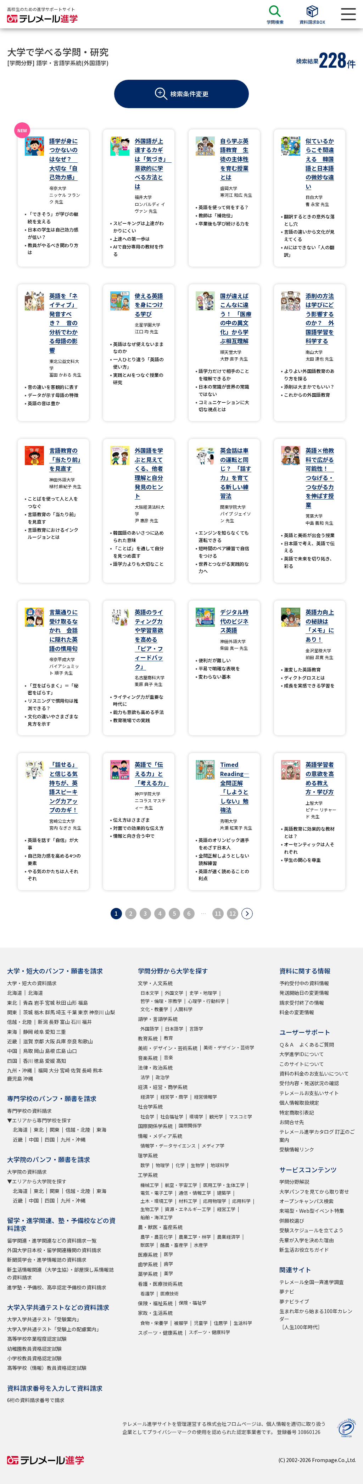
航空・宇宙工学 (181, 1185)
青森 (28, 1002)
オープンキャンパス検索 (306, 1201)
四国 (12, 1060)
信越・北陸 (19, 1021)
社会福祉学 (171, 1116)
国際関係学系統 (155, 1125)
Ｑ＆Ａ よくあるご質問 (306, 1044)
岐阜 (39, 1031)
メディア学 (213, 1145)
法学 (145, 1077)
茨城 (28, 1012)
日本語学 (174, 1028)
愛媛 (50, 1060)
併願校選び (291, 1220)
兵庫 (61, 1041)
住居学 (221, 1323)
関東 (12, 1012)
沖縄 (28, 1078)
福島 (83, 1002)
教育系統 (148, 1038)
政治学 (162, 1077)
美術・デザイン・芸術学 (228, 1047)
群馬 (50, 1012)
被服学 (181, 1323)
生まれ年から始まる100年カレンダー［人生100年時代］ (315, 1318)
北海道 (14, 992)
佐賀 (76, 1070)
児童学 (201, 1323)
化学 (180, 1165)
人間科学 (183, 1009)
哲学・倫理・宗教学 (161, 1001)
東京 (83, 1012)
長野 (54, 1021)
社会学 (147, 1116)
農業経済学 (228, 1236)
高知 (61, 1060)
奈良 (72, 1041)
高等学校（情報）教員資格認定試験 (46, 1367)
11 (218, 913)
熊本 (98, 1070)
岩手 (39, 1002)
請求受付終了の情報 (301, 1002)
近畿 (12, 1041)
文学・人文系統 (155, 983)
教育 (168, 1037)
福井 (87, 1021)
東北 (12, 1002)
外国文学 (174, 992)
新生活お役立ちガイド (304, 1249)
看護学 (147, 1293)
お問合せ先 (291, 1122)
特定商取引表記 (296, 1112)
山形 (72, 1002)
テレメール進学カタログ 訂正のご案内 (317, 1135)
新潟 (43, 1021)
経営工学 (226, 1209)
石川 (76, 1021)
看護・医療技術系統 (160, 1283)
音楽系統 (148, 1057)
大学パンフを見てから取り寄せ (314, 1191)
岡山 (39, 1050)
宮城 (50, 1002)
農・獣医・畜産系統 (160, 1227)
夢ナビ (286, 1291)
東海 (12, 1031)
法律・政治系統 (155, 1067)
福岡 (43, 1070)
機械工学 (149, 1185)
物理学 (162, 1165)
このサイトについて (301, 1063)
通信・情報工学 (195, 1192)
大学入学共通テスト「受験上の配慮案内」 (54, 1329)
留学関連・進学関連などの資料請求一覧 (51, 1240)
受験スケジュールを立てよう (311, 1230)
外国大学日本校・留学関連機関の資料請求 (54, 1250)
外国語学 (149, 1028)
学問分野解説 (294, 1181)
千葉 (72, 1012)
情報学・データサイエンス (168, 1145)
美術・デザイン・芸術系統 (167, 1047)
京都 (39, 1041)
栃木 (39, 1012)
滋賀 (28, 1041)
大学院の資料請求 (27, 1171)
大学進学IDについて (301, 1054)
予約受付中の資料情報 (304, 983)
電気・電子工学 (156, 1192)
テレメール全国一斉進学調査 (311, 1281)
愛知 (50, 1031)
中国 (12, 1050)
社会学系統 (150, 1106)
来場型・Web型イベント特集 (311, 1210)
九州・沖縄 (19, 1070)
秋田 (61, 1002)
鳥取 (28, 1050)
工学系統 (148, 1174)
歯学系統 (148, 1264)
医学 (168, 1254)
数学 (145, 1165)
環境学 (196, 1116)
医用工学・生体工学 (224, 1185)
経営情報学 (205, 1096)
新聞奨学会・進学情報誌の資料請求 (46, 1259)
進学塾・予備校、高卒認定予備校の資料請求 (56, 1287)
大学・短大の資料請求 (32, 983)
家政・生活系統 (155, 1312)
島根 (50, 1050)
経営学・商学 (174, 1096)
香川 (28, 1060)
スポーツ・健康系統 (160, 1332)
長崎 (87, 1070)
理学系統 (148, 1155)
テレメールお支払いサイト (309, 1093)
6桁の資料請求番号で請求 (36, 1400)
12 (232, 913)
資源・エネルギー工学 (188, 1209)
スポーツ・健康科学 (209, 1332)
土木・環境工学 (156, 1201)
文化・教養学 (154, 1009)
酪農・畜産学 (174, 1245)
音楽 (168, 1057)
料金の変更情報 (296, 1012)
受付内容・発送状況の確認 (309, 1083)
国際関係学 (190, 1125)
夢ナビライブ (294, 1301)
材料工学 (188, 1201)
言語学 (196, 1028)
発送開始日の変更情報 (304, 992)
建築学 (224, 1192)
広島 (61, 1050)
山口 (72, 1050)
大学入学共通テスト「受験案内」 (44, 1319)
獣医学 (147, 1245)
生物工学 (149, 1209)
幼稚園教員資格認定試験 (34, 1348)
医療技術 (169, 1293)
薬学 (168, 1273)
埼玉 (61, 1012)
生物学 (198, 1165)
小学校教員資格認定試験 (34, 1358)
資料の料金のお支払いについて (314, 1073)
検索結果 (307, 61)
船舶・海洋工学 (156, 1217)
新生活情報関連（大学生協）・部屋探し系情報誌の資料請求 (60, 1273)
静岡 (28, 1031)
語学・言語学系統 (158, 1018)
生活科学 (243, 1323)
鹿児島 (14, 1078)
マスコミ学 (240, 1116)
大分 (54, 1070)
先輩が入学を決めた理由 (306, 1240)
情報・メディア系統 (160, 1135)
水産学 (201, 1245)
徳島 (39, 1060)
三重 (61, 1031)
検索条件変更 (189, 93)
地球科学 (220, 1165)
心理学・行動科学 (206, 1001)
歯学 (168, 1263)
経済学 (147, 1096)
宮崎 (65, 1070)
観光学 (216, 1116)
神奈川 (96, 1012)
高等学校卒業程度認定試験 (37, 1338)
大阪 (50, 1041)
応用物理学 (214, 1201)
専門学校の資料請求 (29, 1110)
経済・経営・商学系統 (163, 1086)
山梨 (110, 1012)
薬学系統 (148, 1273)
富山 (65, 1021)
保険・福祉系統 (155, 1303)
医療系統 (148, 1254)
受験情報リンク (296, 1149)
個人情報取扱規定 (299, 1102)
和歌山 (85, 1041)
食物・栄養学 (154, 1323)
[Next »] (247, 913)
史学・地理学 (203, 992)
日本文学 (149, 992)
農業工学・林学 (195, 1236)
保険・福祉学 (192, 1302)
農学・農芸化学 (156, 1236)
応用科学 (241, 1201)
